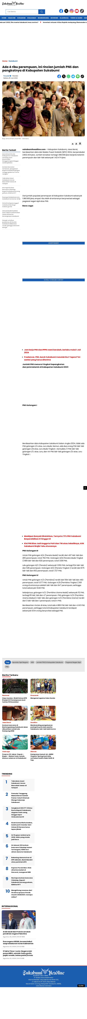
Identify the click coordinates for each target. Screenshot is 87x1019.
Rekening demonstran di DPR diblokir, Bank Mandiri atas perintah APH (22, 859)
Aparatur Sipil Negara (20, 662)
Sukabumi (21, 18)
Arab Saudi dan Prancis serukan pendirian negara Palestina (16, 933)
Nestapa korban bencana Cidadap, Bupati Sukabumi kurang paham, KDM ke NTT (22, 881)
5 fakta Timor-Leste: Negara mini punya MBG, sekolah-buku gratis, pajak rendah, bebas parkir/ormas (18, 953)
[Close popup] (85, 488)
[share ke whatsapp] (69, 78)
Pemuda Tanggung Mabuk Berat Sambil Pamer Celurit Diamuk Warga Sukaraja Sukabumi (20, 797)
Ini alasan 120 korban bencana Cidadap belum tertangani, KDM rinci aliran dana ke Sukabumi (21, 848)
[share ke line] (78, 78)
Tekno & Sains (76, 18)
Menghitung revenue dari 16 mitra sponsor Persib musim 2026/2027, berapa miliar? (22, 893)
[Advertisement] (43, 1003)
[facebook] (61, 12)
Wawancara (43, 18)
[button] (72, 144)
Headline (11, 18)
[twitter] (66, 12)
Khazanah (31, 18)
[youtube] (77, 12)
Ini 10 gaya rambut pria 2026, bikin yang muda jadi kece (20, 837)
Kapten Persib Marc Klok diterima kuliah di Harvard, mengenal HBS (21, 870)
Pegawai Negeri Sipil (73, 662)
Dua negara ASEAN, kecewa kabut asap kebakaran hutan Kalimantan (18, 942)
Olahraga (64, 18)
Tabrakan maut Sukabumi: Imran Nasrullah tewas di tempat (19, 784)
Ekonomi (54, 18)
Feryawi (6, 76)
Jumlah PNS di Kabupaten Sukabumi (49, 662)
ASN (32, 662)
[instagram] (72, 12)
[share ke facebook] (59, 78)
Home (4, 18)
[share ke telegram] (73, 78)
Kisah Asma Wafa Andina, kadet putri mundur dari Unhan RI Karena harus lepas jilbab (22, 826)
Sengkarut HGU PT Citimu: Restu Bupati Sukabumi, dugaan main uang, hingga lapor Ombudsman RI (22, 812)
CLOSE (81, 986)
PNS (7, 667)
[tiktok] (82, 12)
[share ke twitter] (64, 78)
